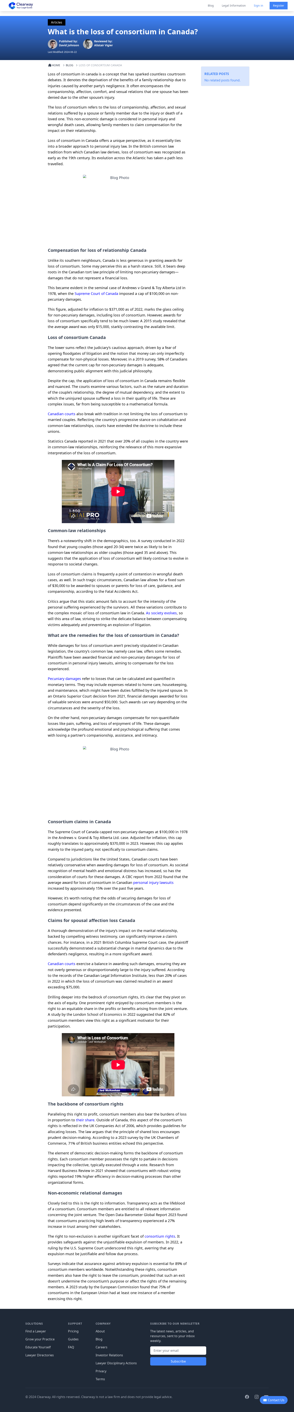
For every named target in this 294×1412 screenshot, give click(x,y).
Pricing (73, 1331)
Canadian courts (61, 413)
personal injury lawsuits (153, 882)
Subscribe (178, 1361)
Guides (73, 1339)
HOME (56, 65)
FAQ (71, 1347)
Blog (211, 5)
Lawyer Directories (39, 1355)
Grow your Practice (40, 1339)
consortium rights (160, 1236)
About (100, 1331)
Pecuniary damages (64, 678)
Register (278, 5)
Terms (100, 1379)
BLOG (69, 65)
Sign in (258, 5)
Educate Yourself (38, 1347)
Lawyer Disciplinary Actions (116, 1363)
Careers (101, 1347)
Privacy (101, 1371)
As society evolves (161, 613)
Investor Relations (109, 1355)
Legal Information (234, 5)
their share (85, 1120)
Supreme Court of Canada (96, 293)
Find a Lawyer (35, 1331)
